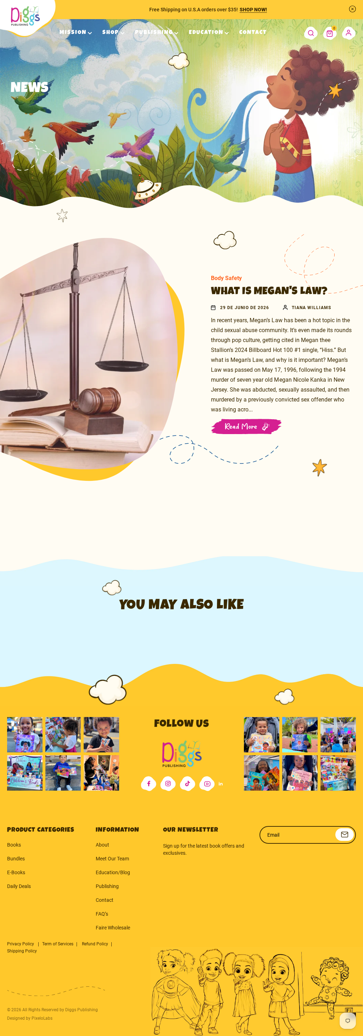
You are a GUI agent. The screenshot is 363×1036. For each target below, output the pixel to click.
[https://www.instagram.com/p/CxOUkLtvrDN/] (261, 773)
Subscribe (344, 834)
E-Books (16, 872)
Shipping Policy (22, 951)
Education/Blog (113, 872)
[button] (330, 33)
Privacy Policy (21, 943)
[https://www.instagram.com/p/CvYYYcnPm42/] (101, 734)
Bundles (16, 858)
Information (117, 830)
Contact (104, 900)
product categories (40, 830)
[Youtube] (207, 783)
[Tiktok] (187, 783)
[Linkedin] (221, 784)
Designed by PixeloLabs (29, 1018)
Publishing (107, 886)
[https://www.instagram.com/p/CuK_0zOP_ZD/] (300, 773)
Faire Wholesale (113, 927)
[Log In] (349, 33)
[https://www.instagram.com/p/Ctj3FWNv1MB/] (25, 734)
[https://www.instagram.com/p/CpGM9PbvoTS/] (338, 773)
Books (14, 844)
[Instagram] (168, 783)
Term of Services (57, 943)
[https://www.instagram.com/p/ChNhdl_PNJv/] (25, 773)
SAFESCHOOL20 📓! (257, 9)
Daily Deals (19, 886)
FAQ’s (102, 913)
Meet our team (112, 858)
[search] (311, 33)
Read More (241, 427)
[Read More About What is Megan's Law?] (111, 353)
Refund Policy (95, 943)
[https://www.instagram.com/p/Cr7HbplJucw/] (261, 734)
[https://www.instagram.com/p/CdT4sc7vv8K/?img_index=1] (63, 773)
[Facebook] (148, 783)
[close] (352, 8)
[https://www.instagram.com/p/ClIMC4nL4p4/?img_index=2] (101, 773)
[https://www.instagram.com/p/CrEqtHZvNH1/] (300, 734)
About (102, 844)
